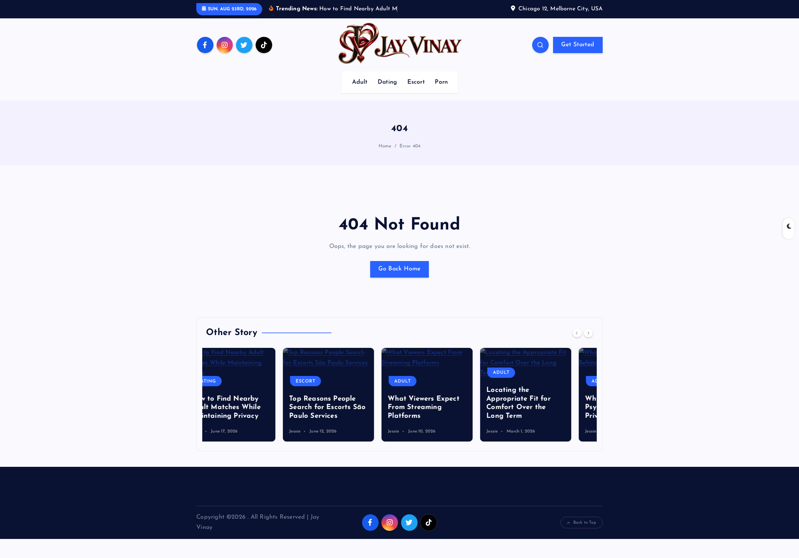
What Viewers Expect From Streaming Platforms (347, 407)
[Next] (588, 333)
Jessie (217, 431)
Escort (416, 82)
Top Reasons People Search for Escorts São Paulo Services (250, 407)
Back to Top (584, 523)
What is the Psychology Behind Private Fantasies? (539, 407)
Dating (387, 82)
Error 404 (410, 146)
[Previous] (577, 333)
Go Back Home (399, 269)
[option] (251, 395)
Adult (359, 82)
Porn (441, 82)
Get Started (577, 45)
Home (385, 146)
